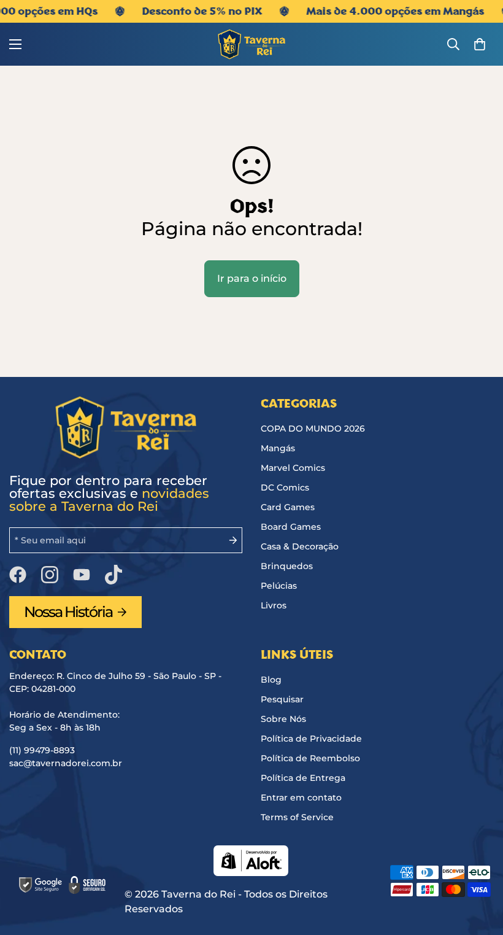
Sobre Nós (283, 718)
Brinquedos (287, 566)
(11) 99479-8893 (42, 750)
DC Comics (285, 487)
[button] (480, 44)
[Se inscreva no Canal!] (81, 574)
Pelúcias (279, 585)
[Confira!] (113, 574)
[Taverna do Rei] (251, 44)
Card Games (288, 507)
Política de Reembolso (310, 758)
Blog (271, 679)
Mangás (278, 448)
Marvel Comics (293, 467)
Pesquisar (282, 699)
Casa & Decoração (300, 546)
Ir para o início (251, 278)
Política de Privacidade (311, 738)
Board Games (291, 526)
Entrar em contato (301, 797)
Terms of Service (297, 817)
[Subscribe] (228, 540)
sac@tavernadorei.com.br (65, 763)
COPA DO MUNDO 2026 (313, 428)
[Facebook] (17, 574)
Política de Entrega (303, 777)
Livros (273, 605)
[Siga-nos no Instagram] (49, 574)
